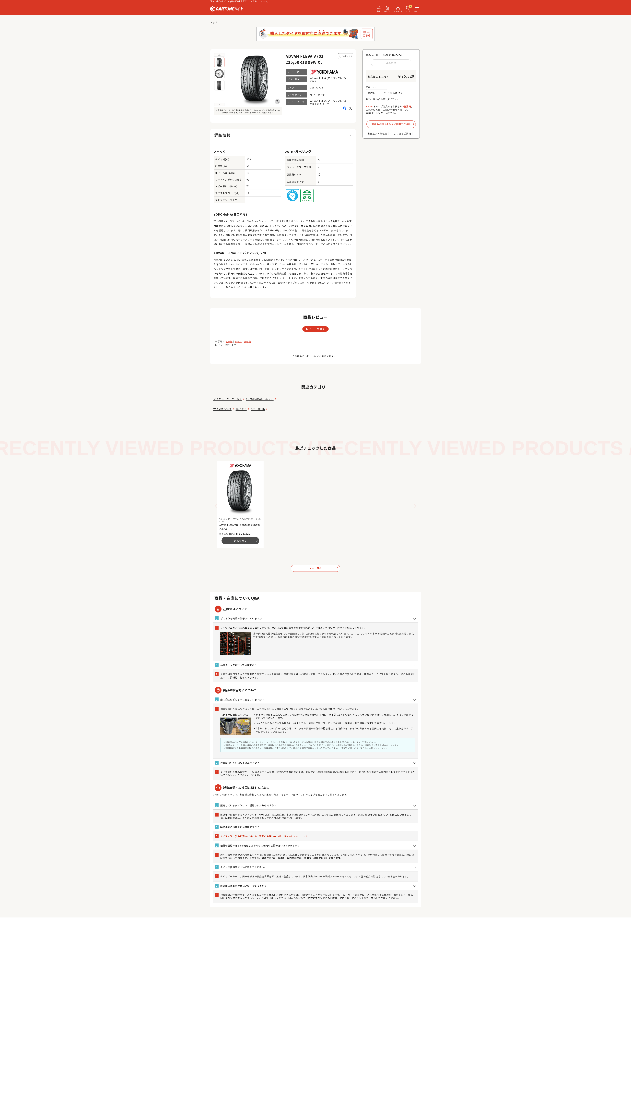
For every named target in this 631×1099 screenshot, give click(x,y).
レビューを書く (315, 329)
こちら (391, 113)
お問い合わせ (390, 109)
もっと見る (324, 568)
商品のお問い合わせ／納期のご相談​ (391, 124)
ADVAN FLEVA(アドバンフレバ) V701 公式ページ (328, 102)
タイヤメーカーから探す (227, 399)
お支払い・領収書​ (377, 133)
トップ (213, 22)
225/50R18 (258, 409)
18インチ (241, 409)
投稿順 (229, 341)
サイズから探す (222, 409)
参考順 (238, 341)
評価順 (247, 341)
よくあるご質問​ (402, 133)
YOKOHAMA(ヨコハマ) (260, 399)
